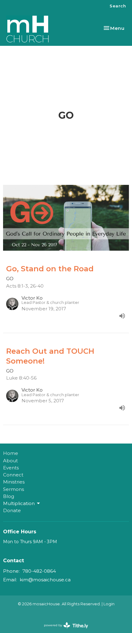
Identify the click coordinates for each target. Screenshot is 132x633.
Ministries (14, 482)
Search (118, 5)
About (10, 461)
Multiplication (19, 503)
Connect (13, 475)
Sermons (13, 489)
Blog (8, 496)
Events (11, 468)
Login (109, 604)
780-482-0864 (39, 571)
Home (10, 453)
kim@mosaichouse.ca (45, 580)
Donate (12, 510)
